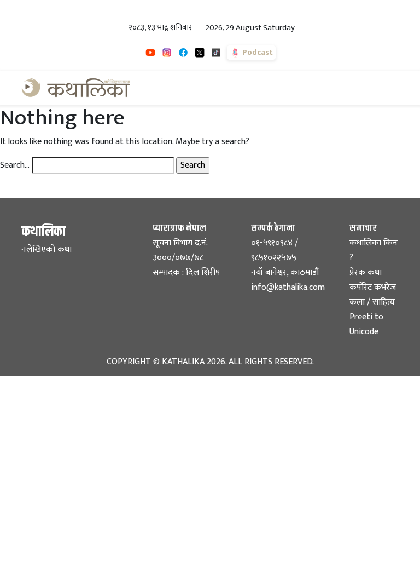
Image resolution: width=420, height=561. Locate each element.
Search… (15, 165)
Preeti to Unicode (366, 324)
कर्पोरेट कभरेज (372, 287)
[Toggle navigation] (383, 88)
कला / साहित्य (372, 302)
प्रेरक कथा (365, 272)
